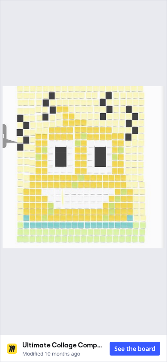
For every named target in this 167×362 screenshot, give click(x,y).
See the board (134, 348)
